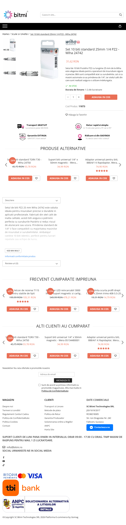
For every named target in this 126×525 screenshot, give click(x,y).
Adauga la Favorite (77, 114)
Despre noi (7, 406)
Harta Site (49, 429)
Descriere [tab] (9, 200)
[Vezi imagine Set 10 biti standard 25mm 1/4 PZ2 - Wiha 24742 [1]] (9, 59)
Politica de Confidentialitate (55, 390)
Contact (6, 425)
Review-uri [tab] (11, 263)
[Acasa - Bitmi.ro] (18, 14)
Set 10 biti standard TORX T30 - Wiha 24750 (24, 161)
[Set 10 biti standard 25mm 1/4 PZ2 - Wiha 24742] (39, 59)
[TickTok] (3, 465)
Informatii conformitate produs (20, 256)
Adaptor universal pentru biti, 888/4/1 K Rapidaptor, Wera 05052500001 (101, 161)
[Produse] (5, 27)
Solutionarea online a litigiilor (58, 421)
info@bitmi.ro (14, 447)
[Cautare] (121, 15)
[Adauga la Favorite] (36, 178)
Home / (6, 34)
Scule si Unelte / (20, 34)
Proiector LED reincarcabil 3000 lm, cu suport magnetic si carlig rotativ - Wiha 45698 (63, 292)
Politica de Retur (52, 414)
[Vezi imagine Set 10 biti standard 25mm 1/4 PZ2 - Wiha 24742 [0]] (9, 45)
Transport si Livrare (53, 406)
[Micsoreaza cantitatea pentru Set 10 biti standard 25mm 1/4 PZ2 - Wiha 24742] (67, 97)
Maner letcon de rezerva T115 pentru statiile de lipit (22, 292)
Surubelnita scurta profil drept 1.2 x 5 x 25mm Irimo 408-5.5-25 (103, 292)
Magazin (8, 399)
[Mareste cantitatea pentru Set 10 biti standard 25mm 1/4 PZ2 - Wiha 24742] (78, 97)
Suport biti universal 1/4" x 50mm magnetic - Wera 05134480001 (63, 161)
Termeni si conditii (11, 410)
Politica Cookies (10, 421)
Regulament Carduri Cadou (15, 414)
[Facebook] (3, 457)
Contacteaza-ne (102, 427)
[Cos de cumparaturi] (120, 26)
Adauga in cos (101, 97)
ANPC (47, 425)
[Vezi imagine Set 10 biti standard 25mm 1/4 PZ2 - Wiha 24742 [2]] (9, 73)
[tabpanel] (39, 59)
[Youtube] (3, 461)
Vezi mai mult (13, 250)
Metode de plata (52, 410)
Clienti (49, 399)
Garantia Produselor (54, 418)
